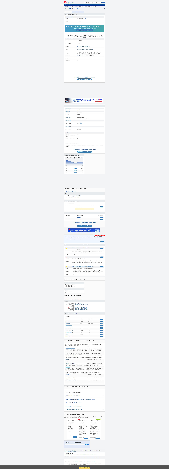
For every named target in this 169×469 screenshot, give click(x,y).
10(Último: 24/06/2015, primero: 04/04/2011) (81, 309)
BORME (71, 451)
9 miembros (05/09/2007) (73, 196)
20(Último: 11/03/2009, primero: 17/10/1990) (81, 304)
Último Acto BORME (68, 117)
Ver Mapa (85, 18)
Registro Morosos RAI (87, 450)
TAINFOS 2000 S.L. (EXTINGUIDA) (70, 363)
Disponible (78, 109)
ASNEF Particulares (68, 451)
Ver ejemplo (69, 435)
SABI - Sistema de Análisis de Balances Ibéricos (95, 450)
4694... (78, 46)
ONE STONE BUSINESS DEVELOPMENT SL (71, 380)
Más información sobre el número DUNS (84, 46)
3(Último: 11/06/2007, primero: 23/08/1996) (81, 308)
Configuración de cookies (92, 461)
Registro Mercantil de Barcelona (81, 55)
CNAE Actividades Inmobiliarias (69, 454)
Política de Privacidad (82, 461)
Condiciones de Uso (77, 461)
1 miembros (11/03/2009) (77, 195)
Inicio (68, 6)
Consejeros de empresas (68, 450)
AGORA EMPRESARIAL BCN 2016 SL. (70, 348)
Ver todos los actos (75, 313)
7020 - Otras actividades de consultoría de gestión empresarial (85, 49)
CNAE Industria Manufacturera (80, 454)
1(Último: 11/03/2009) (78, 303)
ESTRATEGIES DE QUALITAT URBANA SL (71, 377)
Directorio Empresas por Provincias (83, 6)
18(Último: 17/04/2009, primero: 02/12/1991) (81, 307)
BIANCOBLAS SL (68, 367)
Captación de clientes (75, 450)
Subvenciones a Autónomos (81, 450)
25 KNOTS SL (67, 359)
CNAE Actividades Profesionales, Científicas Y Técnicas (90, 454)
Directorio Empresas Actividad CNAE (73, 6)
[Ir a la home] (68, 1)
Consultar (80, 123)
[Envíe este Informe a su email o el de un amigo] (104, 8)
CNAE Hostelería (74, 454)
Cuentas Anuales (74, 451)
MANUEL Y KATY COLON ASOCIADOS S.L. (71, 355)
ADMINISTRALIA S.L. (68, 374)
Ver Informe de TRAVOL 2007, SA (84, 467)
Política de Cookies (87, 461)
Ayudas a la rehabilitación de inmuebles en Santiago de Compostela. (80, 256)
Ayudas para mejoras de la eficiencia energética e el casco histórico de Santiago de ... (83, 266)
